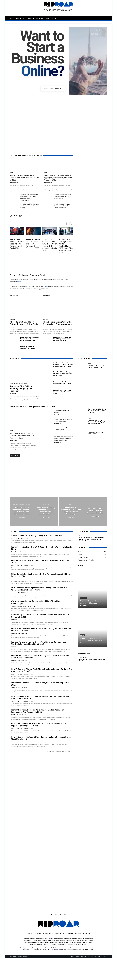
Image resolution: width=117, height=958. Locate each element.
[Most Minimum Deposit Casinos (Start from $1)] (14, 349)
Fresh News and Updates (19, 606)
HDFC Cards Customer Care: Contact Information (97, 366)
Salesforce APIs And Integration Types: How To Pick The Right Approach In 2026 (29, 196)
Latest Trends (15, 538)
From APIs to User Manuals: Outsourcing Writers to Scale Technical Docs (22, 435)
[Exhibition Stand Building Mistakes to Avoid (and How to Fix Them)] (47, 373)
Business (45, 319)
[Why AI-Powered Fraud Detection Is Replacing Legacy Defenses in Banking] (14, 206)
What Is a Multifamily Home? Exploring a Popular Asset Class (62, 391)
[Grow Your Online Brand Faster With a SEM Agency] (47, 383)
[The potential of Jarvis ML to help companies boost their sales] (82, 409)
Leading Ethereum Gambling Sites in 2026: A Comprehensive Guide (29, 338)
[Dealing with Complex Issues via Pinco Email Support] (48, 421)
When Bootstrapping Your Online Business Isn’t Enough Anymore (57, 323)
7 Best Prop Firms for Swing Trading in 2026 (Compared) (36, 535)
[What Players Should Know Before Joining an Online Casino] (25, 308)
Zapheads (56, 948)
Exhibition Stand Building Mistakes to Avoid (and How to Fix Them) (62, 373)
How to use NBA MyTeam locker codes (96, 433)
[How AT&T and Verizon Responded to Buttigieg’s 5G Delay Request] (82, 420)
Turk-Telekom (83, 657)
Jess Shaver (24, 579)
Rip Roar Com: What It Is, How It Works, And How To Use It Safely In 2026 (92, 640)
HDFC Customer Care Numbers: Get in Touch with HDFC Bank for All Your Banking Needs (91, 539)
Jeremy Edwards (14, 327)
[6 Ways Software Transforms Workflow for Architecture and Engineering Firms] (22, 511)
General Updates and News (18, 383)
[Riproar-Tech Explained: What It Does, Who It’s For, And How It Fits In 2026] (24, 165)
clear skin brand (47, 938)
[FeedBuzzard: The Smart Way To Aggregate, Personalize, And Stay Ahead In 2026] (58, 165)
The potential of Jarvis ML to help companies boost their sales (97, 410)
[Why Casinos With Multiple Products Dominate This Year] (95, 511)
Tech (11, 172)
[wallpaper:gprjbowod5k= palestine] (92, 109)
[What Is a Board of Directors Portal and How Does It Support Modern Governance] (48, 206)
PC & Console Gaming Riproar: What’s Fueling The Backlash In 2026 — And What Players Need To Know (66, 246)
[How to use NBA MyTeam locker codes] (82, 432)
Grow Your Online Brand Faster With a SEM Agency (62, 382)
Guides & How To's (16, 565)
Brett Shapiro (83, 605)
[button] (105, 18)
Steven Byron (57, 210)
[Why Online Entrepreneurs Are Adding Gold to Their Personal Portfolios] (47, 339)
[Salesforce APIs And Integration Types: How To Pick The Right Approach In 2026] (14, 197)
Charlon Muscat (14, 182)
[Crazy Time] (39, 865)
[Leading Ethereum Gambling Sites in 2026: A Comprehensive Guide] (14, 339)
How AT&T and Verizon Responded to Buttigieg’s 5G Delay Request (96, 421)
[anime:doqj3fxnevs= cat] (25, 109)
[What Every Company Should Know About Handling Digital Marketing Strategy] (46, 511)
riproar (19, 282)
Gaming (82, 635)
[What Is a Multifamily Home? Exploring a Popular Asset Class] (47, 392)
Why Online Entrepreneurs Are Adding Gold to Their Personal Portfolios (62, 338)
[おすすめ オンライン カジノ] (22, 757)
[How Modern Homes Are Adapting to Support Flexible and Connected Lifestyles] (47, 364)
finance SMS (57, 949)
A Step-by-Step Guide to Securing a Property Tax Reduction (21, 388)
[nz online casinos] (22, 769)
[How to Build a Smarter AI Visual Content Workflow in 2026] (48, 197)
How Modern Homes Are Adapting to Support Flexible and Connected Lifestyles (63, 364)
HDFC (89, 363)
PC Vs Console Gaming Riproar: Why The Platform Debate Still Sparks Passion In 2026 (49, 245)
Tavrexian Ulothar (28, 565)
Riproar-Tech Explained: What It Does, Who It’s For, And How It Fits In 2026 (24, 177)
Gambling (13, 319)
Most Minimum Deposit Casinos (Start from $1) (28, 347)
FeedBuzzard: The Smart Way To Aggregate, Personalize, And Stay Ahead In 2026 (58, 177)
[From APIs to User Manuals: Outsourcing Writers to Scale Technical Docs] (24, 420)
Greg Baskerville (22, 619)
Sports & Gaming (92, 430)
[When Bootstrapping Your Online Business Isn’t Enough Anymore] (58, 308)
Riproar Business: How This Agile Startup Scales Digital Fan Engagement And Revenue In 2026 (37, 711)
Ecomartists (26, 949)
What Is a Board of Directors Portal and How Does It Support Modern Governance (63, 205)
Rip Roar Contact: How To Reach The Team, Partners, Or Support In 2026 (33, 243)
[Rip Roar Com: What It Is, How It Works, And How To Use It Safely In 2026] (92, 629)
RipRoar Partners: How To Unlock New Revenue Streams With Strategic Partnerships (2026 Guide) (38, 643)
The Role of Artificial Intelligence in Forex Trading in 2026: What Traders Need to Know (63, 438)
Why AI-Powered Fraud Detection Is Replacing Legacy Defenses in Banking (29, 205)
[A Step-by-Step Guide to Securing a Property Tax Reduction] (25, 371)
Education (83, 598)
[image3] (58, 109)
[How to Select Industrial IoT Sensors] (48, 413)
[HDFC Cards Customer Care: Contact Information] (82, 365)
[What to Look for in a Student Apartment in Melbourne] (92, 590)
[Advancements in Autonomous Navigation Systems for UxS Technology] (71, 511)
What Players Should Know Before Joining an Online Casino (24, 323)
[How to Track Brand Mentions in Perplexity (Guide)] (48, 430)
